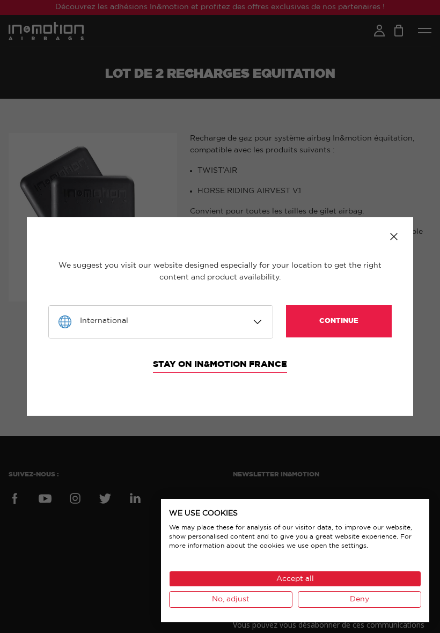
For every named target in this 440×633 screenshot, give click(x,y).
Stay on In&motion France (220, 364)
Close (393, 236)
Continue (338, 321)
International (104, 321)
